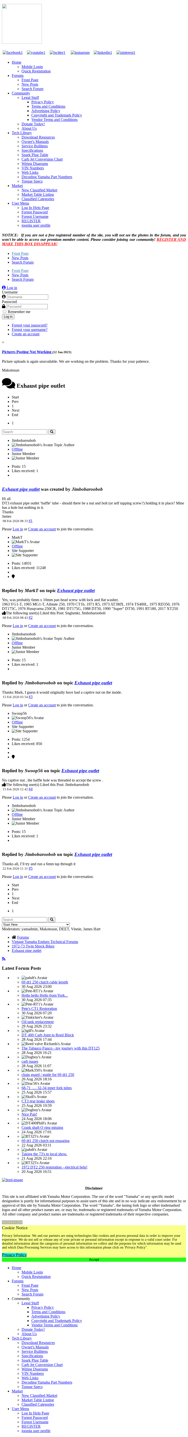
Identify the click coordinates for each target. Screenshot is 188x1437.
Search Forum (32, 89)
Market (17, 186)
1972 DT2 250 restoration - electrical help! (54, 1167)
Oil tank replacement (38, 1022)
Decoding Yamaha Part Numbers (47, 177)
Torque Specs (32, 181)
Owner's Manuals (35, 142)
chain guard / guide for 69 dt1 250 (48, 1075)
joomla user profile (36, 225)
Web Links (30, 172)
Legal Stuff (30, 97)
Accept (94, 1260)
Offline (17, 449)
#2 (31, 617)
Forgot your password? (29, 325)
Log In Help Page (35, 208)
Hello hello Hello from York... (45, 995)
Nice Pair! (29, 1114)
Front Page (30, 80)
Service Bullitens (35, 146)
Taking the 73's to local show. (44, 1154)
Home (16, 62)
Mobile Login (32, 67)
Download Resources (38, 137)
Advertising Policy (45, 111)
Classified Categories (38, 199)
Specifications (32, 150)
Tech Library (22, 133)
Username (10, 292)
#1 (31, 521)
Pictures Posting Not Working (27, 352)
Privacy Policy (42, 102)
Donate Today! (33, 124)
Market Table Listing (38, 194)
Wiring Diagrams (35, 164)
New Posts (30, 84)
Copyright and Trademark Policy (56, 115)
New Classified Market (39, 190)
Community (21, 93)
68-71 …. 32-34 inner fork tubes (47, 1088)
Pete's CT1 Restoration (39, 1008)
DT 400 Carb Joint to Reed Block (48, 1035)
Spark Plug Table (35, 155)
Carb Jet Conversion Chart (42, 159)
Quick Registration (36, 71)
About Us (29, 128)
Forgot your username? (29, 329)
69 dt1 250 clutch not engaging (46, 1141)
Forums (18, 75)
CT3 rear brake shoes (38, 1101)
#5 (31, 868)
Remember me (19, 312)
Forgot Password (35, 212)
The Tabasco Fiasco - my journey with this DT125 (61, 1048)
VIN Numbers (33, 168)
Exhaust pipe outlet (21, 489)
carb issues (30, 1061)
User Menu (20, 203)
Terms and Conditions (48, 106)
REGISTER (31, 221)
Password (9, 302)
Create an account (25, 334)
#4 (31, 789)
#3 (31, 697)
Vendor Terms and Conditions (54, 119)
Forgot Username (35, 216)
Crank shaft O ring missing (42, 1127)
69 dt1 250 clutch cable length (45, 982)
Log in (8, 316)
